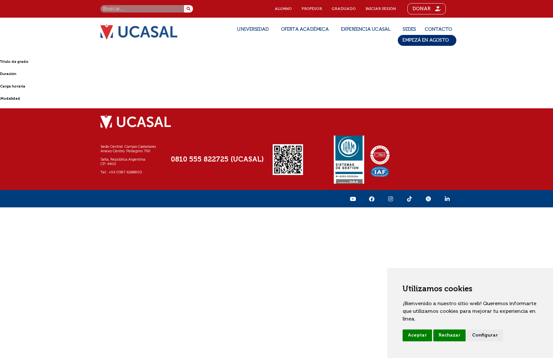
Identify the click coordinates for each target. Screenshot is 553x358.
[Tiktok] (409, 198)
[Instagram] (390, 198)
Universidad (252, 29)
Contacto (438, 29)
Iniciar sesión (380, 9)
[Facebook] (371, 198)
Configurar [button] (485, 335)
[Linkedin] (447, 198)
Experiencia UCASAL (366, 29)
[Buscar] (188, 8)
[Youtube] (352, 198)
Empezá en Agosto (425, 40)
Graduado (344, 9)
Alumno (283, 9)
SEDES (409, 29)
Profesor (311, 9)
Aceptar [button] (417, 335)
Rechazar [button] (449, 335)
